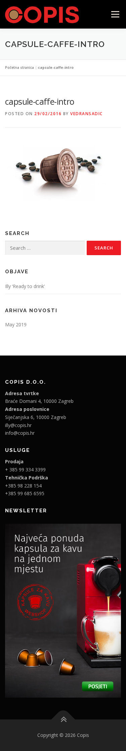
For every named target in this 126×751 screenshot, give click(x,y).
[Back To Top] (63, 719)
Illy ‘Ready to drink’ (25, 286)
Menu (115, 14)
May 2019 (16, 324)
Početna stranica (19, 67)
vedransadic (86, 113)
